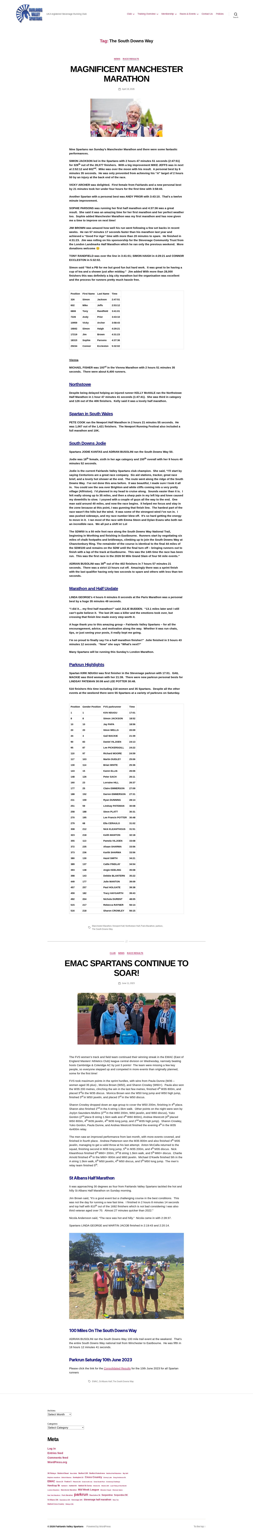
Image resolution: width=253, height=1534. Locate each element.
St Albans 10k (52, 1500)
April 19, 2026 (128, 89)
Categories (52, 1424)
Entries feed (55, 1453)
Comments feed (57, 1457)
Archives (51, 1411)
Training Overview (146, 14)
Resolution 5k (94, 1495)
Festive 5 (67, 1482)
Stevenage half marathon (97, 1499)
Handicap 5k (53, 1485)
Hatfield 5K (73, 1486)
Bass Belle (73, 1473)
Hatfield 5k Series (85, 1486)
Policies (220, 14)
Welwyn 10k (69, 1504)
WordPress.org (57, 1462)
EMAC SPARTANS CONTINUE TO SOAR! (126, 968)
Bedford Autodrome (97, 1473)
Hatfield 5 (64, 1486)
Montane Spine (118, 1490)
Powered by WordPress (98, 1526)
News (117, 59)
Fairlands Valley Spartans (69, 1526)
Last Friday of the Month (118, 1486)
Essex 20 (59, 1481)
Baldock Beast (63, 1473)
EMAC (95, 1381)
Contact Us (207, 14)
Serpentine (107, 1495)
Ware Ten (116, 1500)
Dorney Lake (107, 1477)
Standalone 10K (65, 1500)
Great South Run (99, 1481)
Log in (51, 1448)
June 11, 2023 (128, 983)
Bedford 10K (83, 1473)
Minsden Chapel (105, 1490)
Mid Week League (88, 1489)
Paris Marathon (148, 926)
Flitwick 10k (77, 1481)
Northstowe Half (132, 926)
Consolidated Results (117, 1368)
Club (113, 953)
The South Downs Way (102, 929)
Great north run (87, 1481)
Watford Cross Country (55, 1504)
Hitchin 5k (96, 1486)
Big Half (125, 1473)
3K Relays (51, 1473)
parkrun (159, 926)
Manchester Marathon (102, 926)
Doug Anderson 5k (119, 1477)
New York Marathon (53, 1495)
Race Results (131, 59)
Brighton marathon (53, 1477)
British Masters (66, 1477)
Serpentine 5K (121, 1495)
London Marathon (53, 1490)
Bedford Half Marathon (113, 1473)
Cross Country (93, 1477)
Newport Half (118, 926)
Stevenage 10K (76, 1500)
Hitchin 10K (105, 1486)
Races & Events (188, 14)
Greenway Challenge (113, 1481)
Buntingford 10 (78, 1477)
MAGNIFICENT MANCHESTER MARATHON (126, 73)
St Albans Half (105, 1381)
